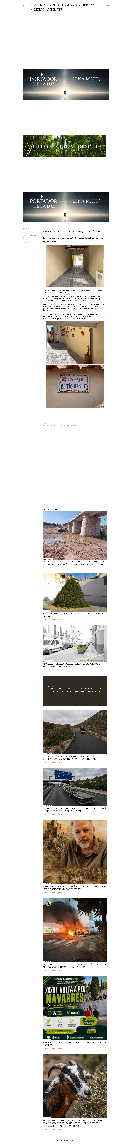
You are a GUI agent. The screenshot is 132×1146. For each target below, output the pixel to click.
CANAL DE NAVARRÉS (30, 235)
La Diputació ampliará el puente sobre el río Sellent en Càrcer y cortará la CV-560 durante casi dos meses (74, 563)
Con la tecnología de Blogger (67, 1140)
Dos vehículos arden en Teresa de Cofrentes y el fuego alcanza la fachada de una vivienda (75, 965)
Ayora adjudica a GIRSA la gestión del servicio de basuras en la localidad (71, 665)
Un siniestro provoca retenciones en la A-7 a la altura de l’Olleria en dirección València (75, 690)
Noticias (25, 240)
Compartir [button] (26, 228)
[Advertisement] (64, 25)
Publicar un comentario (56, 567)
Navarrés (26, 237)
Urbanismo (26, 242)
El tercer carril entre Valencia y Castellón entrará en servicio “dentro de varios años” (74, 809)
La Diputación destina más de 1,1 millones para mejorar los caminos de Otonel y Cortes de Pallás (72, 757)
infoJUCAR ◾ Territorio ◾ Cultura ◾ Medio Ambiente (62, 7)
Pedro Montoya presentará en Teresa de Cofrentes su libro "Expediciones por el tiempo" (74, 887)
